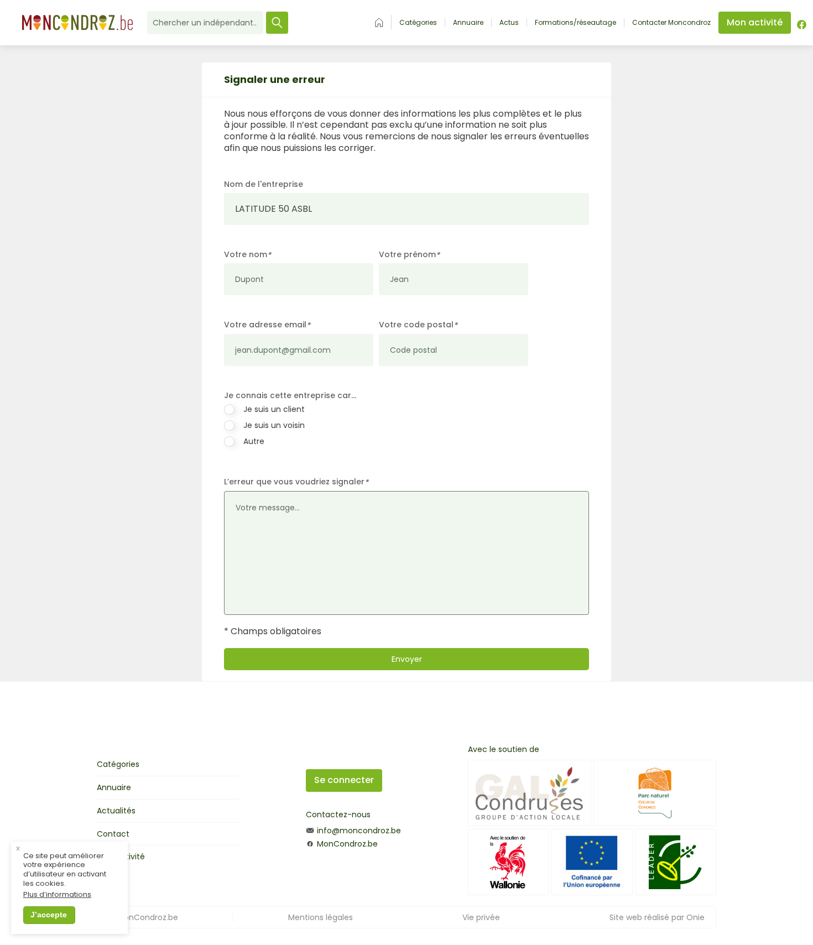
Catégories (418, 22)
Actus (509, 22)
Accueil (379, 22)
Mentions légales (320, 917)
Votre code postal (418, 325)
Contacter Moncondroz (671, 22)
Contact (113, 833)
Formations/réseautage (575, 22)
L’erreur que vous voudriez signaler (296, 482)
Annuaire (468, 22)
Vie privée (481, 917)
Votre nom (247, 254)
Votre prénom (409, 254)
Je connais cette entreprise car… (290, 395)
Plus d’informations (57, 895)
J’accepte (48, 914)
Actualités (116, 810)
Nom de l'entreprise (263, 184)
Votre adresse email (267, 325)
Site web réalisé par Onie (657, 917)
